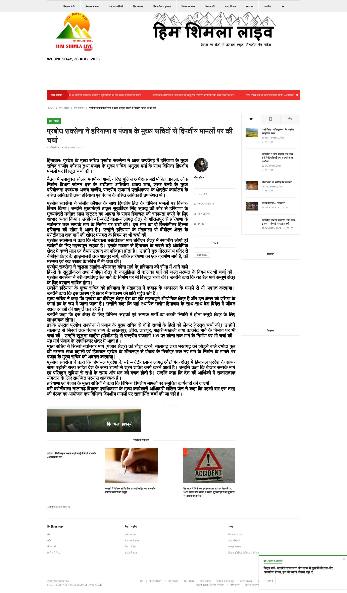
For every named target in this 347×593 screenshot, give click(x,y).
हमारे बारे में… (53, 552)
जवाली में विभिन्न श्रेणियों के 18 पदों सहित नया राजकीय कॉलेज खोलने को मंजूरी (130, 490)
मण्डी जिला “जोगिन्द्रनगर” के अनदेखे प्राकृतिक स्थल (278, 131)
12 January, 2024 (271, 228)
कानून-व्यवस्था (234, 546)
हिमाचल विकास (92, 6)
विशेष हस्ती (210, 6)
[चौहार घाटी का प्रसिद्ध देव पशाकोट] (252, 188)
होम (48, 534)
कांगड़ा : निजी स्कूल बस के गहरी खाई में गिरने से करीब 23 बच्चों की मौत (71, 455)
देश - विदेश (64, 108)
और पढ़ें (269, 580)
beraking (202, 255)
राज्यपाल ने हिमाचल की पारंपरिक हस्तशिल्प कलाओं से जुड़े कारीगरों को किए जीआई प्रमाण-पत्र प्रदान (85, 95)
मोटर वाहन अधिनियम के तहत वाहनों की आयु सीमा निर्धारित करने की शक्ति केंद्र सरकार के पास (181, 95)
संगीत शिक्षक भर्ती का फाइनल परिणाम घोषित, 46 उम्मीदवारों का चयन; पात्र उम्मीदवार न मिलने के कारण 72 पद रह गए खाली (286, 95)
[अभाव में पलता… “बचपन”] (252, 209)
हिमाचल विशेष (69, 6)
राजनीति (267, 6)
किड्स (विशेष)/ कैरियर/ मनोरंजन (243, 552)
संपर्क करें (51, 546)
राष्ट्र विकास (230, 6)
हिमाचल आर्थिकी (116, 6)
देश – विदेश (130, 546)
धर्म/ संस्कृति (234, 540)
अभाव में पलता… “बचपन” (273, 203)
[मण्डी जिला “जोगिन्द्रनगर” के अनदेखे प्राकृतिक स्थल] (252, 136)
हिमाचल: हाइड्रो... (121, 423)
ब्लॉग (49, 540)
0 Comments (206, 203)
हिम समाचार (138, 6)
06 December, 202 (272, 186)
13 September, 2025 (273, 137)
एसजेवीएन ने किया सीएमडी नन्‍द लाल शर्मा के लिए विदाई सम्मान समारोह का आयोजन (277, 158)
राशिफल (249, 6)
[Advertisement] (275, 292)
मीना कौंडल (54, 147)
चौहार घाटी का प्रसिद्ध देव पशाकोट (277, 182)
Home (50, 108)
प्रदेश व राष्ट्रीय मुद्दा (225, 581)
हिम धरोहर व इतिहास (162, 6)
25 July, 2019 (269, 207)
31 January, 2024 (271, 166)
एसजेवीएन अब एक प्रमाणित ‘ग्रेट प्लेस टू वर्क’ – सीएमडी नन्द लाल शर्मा (278, 222)
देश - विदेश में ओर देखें (273, 561)
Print (201, 224)
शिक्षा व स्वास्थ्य (188, 6)
